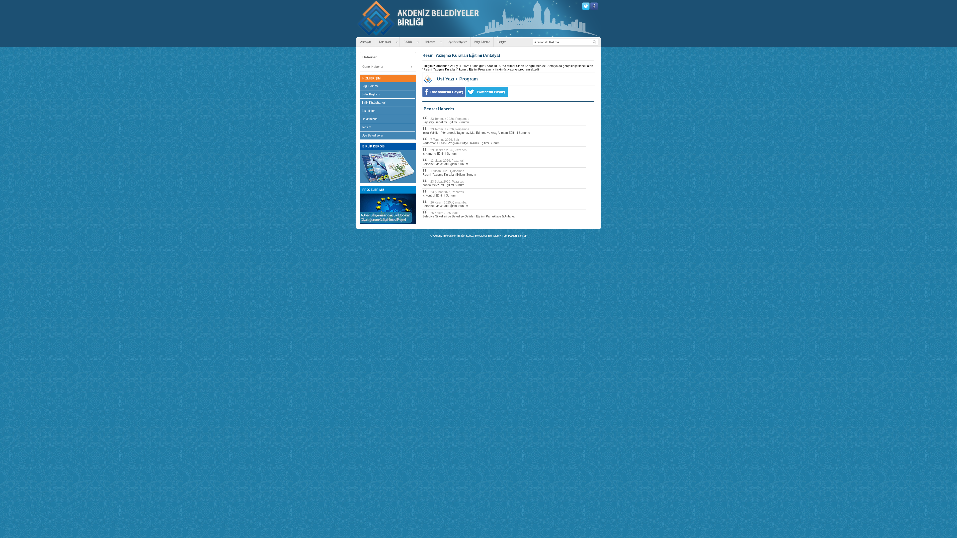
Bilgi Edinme (482, 42)
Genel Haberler (372, 66)
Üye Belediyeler (457, 42)
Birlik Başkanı (371, 94)
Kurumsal (385, 42)
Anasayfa (365, 42)
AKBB (407, 42)
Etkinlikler (368, 111)
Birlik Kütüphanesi (374, 102)
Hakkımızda (370, 119)
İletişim (501, 42)
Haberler (430, 42)
